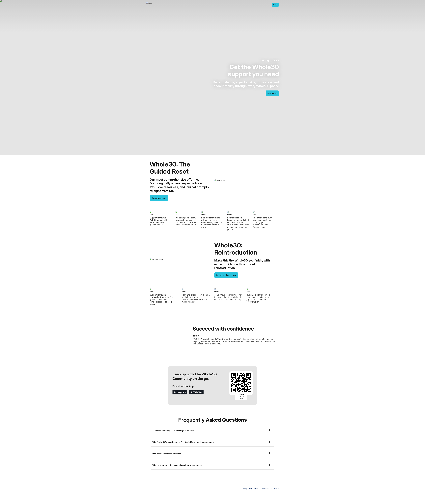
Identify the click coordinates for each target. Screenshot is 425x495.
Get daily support (158, 198)
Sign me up (272, 93)
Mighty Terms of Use (250, 488)
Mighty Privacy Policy (270, 488)
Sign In (275, 5)
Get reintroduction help (226, 275)
